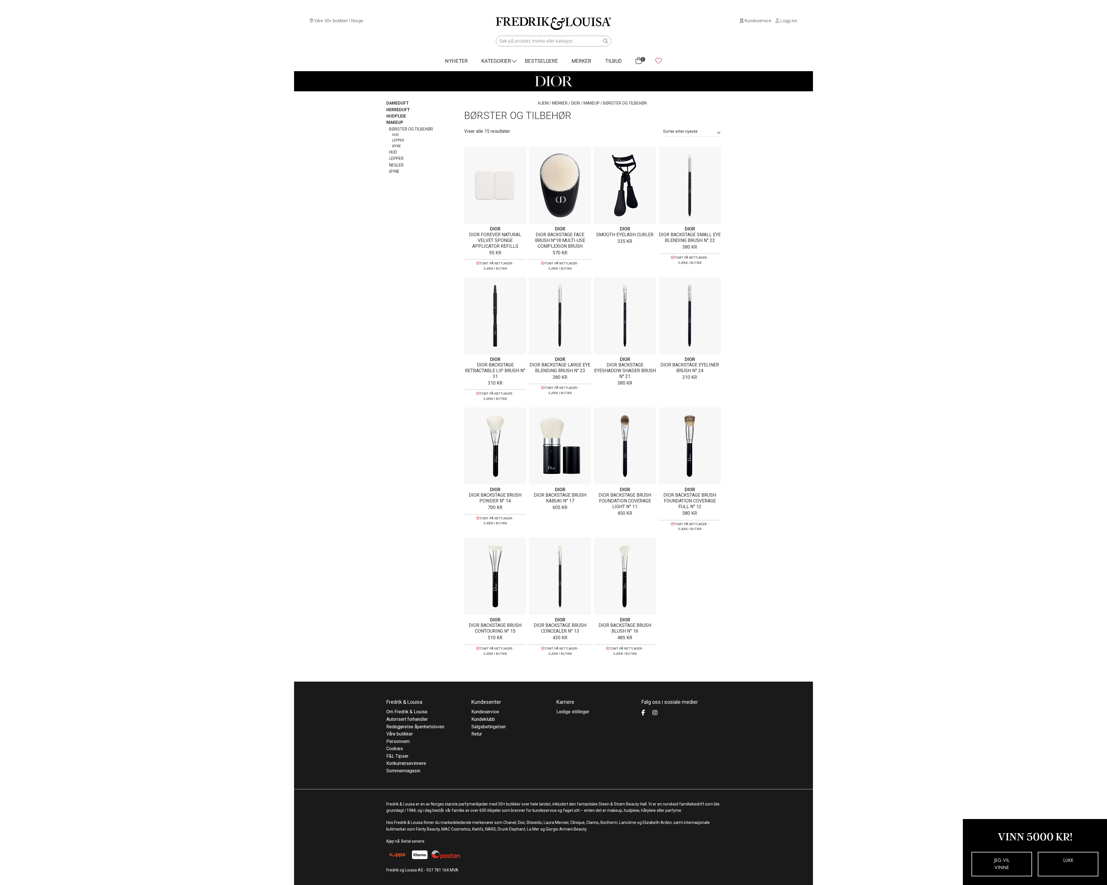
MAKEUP (591, 103)
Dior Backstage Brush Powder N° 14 (495, 498)
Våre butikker (399, 734)
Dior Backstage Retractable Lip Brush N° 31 (495, 370)
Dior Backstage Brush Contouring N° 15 (495, 628)
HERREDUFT (398, 109)
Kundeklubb (483, 719)
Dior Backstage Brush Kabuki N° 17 (560, 498)
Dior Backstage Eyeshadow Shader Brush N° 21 (625, 370)
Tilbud (613, 61)
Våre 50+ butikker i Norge (338, 20)
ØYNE (396, 146)
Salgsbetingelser (488, 726)
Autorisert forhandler (407, 719)
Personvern (398, 741)
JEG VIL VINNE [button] (1002, 864)
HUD (395, 135)
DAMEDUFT (397, 103)
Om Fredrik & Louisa (406, 711)
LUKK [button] (1068, 860)
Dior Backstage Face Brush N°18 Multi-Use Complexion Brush (560, 240)
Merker (581, 61)
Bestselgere (541, 61)
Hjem (543, 103)
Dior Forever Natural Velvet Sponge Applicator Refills (495, 240)
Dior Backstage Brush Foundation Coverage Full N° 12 (689, 500)
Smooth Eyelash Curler (625, 234)
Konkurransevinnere (406, 763)
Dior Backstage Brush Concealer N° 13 (560, 628)
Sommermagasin (403, 771)
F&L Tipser (397, 756)
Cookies (394, 748)
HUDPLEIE (396, 116)
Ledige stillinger (572, 711)
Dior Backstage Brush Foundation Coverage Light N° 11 (624, 500)
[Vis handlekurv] (639, 61)
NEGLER (396, 165)
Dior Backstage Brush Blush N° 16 (624, 628)
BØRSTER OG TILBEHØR (411, 129)
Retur (476, 734)
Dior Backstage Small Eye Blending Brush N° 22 (690, 237)
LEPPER (398, 140)
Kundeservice (757, 20)
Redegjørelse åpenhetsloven (415, 726)
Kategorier (496, 61)
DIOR (575, 103)
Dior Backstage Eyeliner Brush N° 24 (689, 367)
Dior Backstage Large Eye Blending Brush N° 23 (560, 367)
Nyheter (456, 61)
